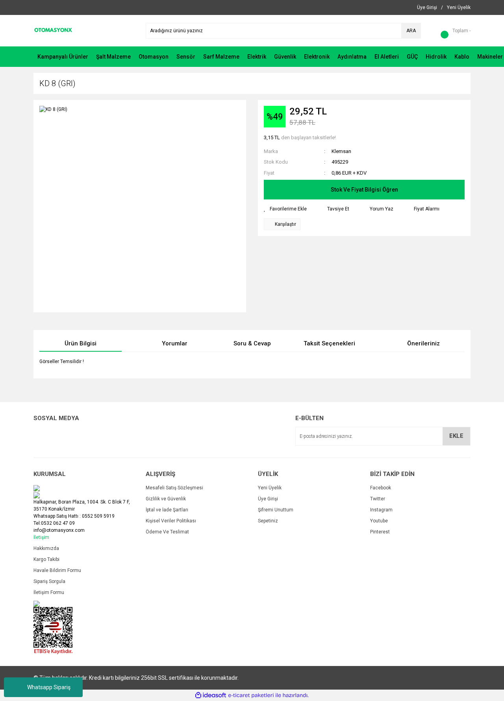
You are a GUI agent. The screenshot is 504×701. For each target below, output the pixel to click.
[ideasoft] (210, 695)
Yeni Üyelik (270, 488)
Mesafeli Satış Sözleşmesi (174, 488)
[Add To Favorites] (285, 208)
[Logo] (53, 30)
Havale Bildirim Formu (57, 570)
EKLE (456, 435)
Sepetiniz (268, 521)
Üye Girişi (268, 499)
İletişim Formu (48, 592)
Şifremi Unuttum (275, 510)
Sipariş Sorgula (49, 581)
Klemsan (341, 151)
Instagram (381, 510)
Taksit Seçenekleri (329, 343)
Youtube (379, 521)
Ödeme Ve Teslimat (167, 532)
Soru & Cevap (252, 343)
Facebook (380, 488)
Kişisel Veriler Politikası (171, 521)
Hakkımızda (46, 548)
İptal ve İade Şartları (167, 510)
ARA (411, 30)
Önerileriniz (423, 343)
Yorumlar (174, 343)
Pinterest (380, 532)
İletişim (41, 537)
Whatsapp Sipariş (48, 687)
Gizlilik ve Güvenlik (166, 499)
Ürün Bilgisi (80, 343)
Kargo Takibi (46, 559)
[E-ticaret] (251, 695)
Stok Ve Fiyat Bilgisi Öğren (364, 189)
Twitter (377, 499)
